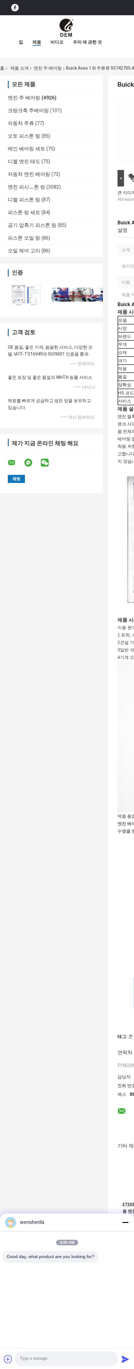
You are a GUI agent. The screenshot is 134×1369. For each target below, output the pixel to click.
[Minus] (125, 1222)
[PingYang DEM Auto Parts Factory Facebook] (15, 7)
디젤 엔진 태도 (24, 161)
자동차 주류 (21, 123)
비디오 (57, 41)
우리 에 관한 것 (87, 41)
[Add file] (8, 1359)
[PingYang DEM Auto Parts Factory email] (15, 463)
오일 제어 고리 (24, 251)
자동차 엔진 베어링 (29, 174)
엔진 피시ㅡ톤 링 (26, 187)
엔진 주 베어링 (48, 68)
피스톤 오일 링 (24, 238)
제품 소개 (19, 68)
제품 (36, 41)
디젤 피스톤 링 (24, 200)
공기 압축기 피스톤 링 (32, 225)
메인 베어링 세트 (26, 149)
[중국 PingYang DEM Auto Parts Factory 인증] (25, 294)
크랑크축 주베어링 (28, 110)
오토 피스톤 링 (24, 136)
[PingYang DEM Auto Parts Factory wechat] (48, 463)
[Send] (125, 1359)
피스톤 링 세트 (24, 212)
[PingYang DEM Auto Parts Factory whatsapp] (32, 463)
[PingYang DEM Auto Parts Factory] (67, 27)
